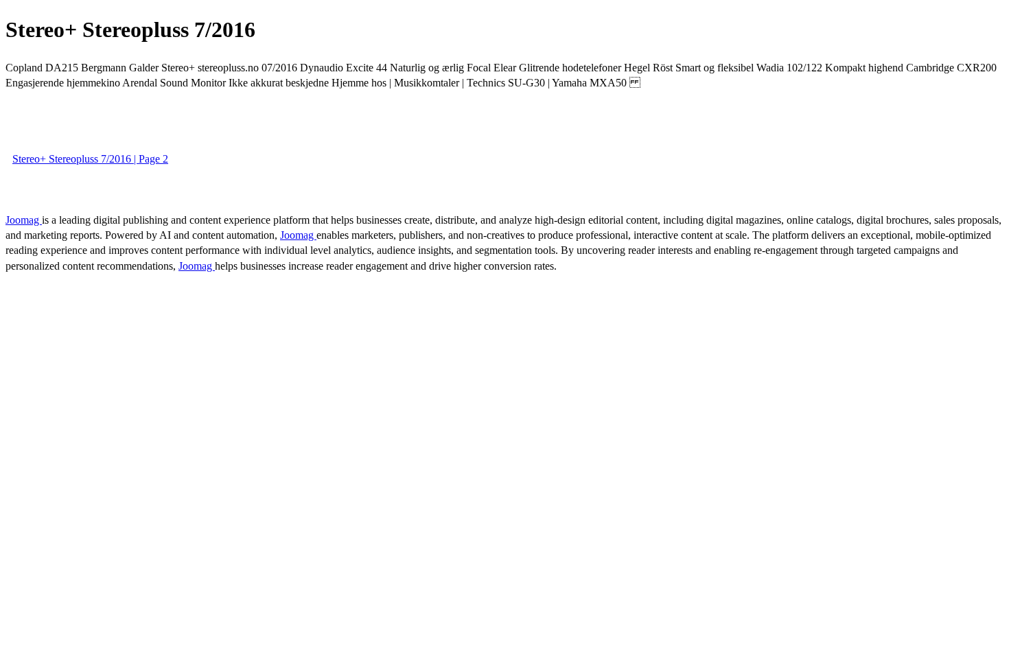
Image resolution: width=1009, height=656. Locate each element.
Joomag (23, 220)
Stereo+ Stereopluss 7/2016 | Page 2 (90, 159)
